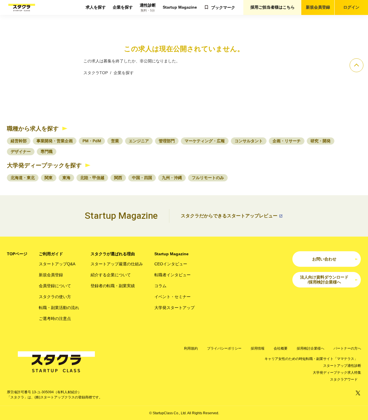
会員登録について (55, 285)
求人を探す (96, 7)
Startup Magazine (180, 7)
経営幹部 (19, 141)
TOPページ (17, 254)
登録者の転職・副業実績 (113, 285)
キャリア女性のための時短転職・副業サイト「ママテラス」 (311, 359)
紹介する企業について (111, 275)
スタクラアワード (344, 379)
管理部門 (167, 141)
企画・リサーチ (287, 141)
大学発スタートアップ (174, 307)
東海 (66, 177)
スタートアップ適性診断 (342, 366)
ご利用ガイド (51, 254)
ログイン (351, 7)
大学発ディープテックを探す (44, 165)
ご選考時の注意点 (55, 318)
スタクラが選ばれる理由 (113, 254)
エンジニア (139, 141)
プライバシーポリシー (224, 348)
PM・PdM (92, 141)
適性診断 (148, 7)
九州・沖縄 (172, 177)
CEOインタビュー (170, 264)
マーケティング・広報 (205, 141)
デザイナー (21, 151)
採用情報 (257, 348)
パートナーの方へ (347, 348)
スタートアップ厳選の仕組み (117, 264)
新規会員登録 (318, 7)
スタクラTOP (95, 72)
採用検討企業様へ (310, 348)
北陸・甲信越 (92, 177)
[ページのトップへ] (356, 65)
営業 (115, 141)
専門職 (47, 151)
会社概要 (281, 348)
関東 (49, 177)
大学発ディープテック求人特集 (337, 373)
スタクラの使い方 (55, 296)
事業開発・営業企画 (55, 141)
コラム (160, 285)
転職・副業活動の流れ (59, 307)
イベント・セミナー (172, 296)
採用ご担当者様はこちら (272, 7)
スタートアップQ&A (57, 264)
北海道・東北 (23, 177)
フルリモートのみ (208, 177)
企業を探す (123, 7)
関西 (118, 177)
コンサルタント (249, 141)
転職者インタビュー (172, 275)
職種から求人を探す (33, 128)
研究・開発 (320, 141)
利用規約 (191, 348)
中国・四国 (142, 177)
